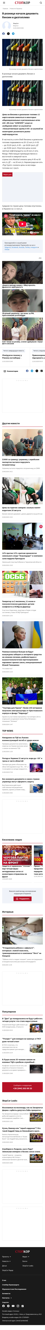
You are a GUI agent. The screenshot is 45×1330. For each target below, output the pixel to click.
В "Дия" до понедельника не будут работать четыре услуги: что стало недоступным (22, 1020)
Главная (5, 9)
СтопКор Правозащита (10, 1285)
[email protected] (22, 1321)
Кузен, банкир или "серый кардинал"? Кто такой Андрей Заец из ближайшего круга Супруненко (21, 1131)
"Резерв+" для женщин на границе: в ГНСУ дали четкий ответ (21, 1040)
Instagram (33, 247)
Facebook (14, 247)
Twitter (27, 247)
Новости (5, 1261)
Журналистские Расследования (14, 1289)
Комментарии (12, 371)
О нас (4, 1280)
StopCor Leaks (9, 1100)
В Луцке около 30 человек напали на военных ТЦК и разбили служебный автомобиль (18, 1062)
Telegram (7, 247)
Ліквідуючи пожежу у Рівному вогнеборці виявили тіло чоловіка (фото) (12, 359)
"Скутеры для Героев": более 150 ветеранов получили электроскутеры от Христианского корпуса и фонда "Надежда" (22, 711)
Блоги (24, 1261)
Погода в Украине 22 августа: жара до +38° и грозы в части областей (22, 759)
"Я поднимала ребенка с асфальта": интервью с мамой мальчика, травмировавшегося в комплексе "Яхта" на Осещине (21, 952)
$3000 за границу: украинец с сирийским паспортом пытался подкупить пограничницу (20, 462)
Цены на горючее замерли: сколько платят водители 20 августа (21, 509)
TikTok (6, 249)
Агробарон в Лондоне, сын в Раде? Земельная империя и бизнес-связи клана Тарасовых (21, 1152)
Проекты (5, 1256)
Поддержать (24, 899)
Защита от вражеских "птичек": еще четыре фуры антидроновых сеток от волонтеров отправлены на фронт (16, 871)
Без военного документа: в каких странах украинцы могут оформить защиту (21, 780)
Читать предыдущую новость (13, 351)
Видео (24, 1256)
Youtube (21, 247)
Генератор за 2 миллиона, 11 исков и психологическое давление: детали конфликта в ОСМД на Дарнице (18, 604)
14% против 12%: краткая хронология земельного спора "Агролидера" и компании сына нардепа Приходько (22, 556)
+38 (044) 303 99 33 (22, 1088)
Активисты (6, 1294)
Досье (4, 1266)
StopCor (16, 24)
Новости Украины (16, 9)
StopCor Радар (7, 1270)
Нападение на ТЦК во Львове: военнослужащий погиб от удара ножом (20, 739)
